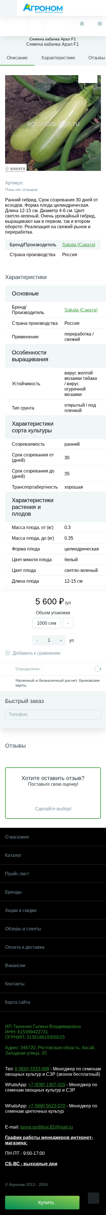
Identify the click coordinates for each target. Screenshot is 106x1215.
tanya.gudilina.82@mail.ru (46, 1127)
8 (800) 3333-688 (32, 1068)
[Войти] (57, 26)
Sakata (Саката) (78, 244)
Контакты (15, 983)
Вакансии (15, 965)
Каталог (13, 855)
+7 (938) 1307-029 (46, 1084)
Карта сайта (17, 1002)
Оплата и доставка (24, 947)
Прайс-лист (17, 873)
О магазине (17, 837)
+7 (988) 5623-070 (46, 1105)
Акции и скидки (20, 910)
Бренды (13, 892)
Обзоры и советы (23, 928)
